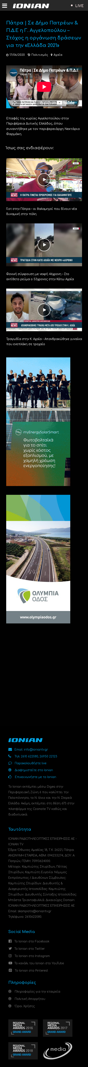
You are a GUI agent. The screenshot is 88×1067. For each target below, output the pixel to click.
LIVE (79, 6)
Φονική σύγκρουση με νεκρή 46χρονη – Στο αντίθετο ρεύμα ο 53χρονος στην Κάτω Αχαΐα (40, 276)
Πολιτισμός (39, 54)
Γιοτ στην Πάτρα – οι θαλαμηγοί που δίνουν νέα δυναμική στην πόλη (41, 211)
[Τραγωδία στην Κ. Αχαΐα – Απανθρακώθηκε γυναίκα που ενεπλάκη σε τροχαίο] (44, 309)
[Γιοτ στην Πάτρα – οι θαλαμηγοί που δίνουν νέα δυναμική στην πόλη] (44, 179)
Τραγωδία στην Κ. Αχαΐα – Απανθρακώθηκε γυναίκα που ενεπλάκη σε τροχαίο (44, 341)
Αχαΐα (58, 54)
